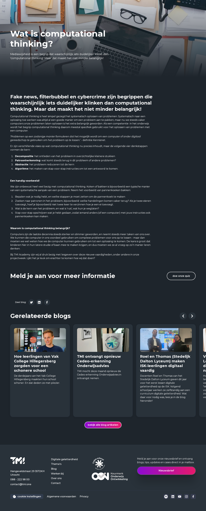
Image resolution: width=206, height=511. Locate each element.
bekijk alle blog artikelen (103, 424)
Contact (56, 483)
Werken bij (57, 473)
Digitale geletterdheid (64, 459)
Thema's (56, 464)
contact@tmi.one (20, 484)
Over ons (56, 478)
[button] (183, 316)
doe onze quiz (181, 276)
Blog (54, 468)
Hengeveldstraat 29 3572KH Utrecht (27, 473)
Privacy (84, 496)
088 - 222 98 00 (20, 479)
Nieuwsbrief (166, 470)
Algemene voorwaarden (61, 496)
